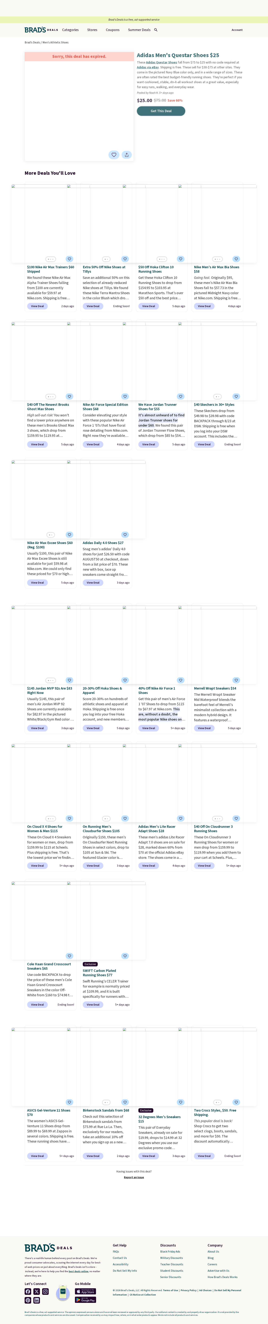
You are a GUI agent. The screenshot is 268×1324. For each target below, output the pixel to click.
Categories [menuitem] (70, 29)
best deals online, (79, 1271)
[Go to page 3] (53, 259)
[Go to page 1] (48, 259)
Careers (212, 1264)
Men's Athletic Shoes (55, 42)
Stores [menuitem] (92, 29)
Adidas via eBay (148, 67)
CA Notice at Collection (143, 1295)
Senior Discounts (170, 1277)
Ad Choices (205, 1290)
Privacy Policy (189, 1290)
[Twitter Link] (36, 1291)
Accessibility (120, 1264)
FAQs (116, 1251)
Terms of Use (170, 1290)
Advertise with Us (218, 1271)
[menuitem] (139, 30)
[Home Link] (43, 29)
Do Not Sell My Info (125, 1271)
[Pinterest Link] (28, 1300)
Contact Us (120, 1258)
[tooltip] (113, 154)
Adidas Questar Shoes (161, 62)
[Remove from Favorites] (113, 154)
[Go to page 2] (51, 259)
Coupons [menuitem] (112, 29)
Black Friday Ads (170, 1251)
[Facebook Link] (28, 1291)
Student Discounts (171, 1271)
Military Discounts (171, 1258)
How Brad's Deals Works (223, 1277)
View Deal (37, 306)
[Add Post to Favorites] (125, 259)
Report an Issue (134, 1177)
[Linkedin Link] (36, 1300)
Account (237, 30)
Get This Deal (161, 111)
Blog (211, 1258)
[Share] (127, 155)
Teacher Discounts (171, 1264)
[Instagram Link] (45, 1291)
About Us (213, 1251)
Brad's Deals (32, 42)
